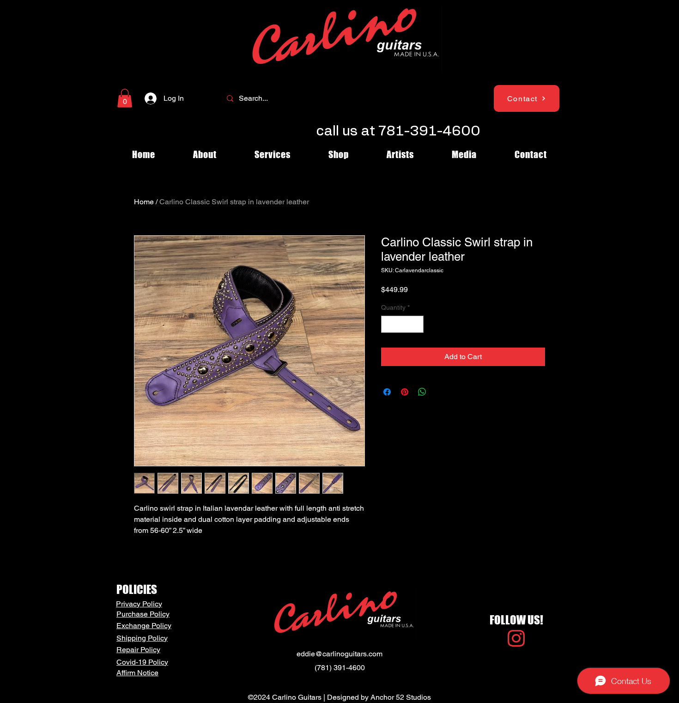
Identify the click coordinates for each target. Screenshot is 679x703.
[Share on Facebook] (387, 391)
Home (144, 201)
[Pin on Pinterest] (404, 391)
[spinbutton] (402, 324)
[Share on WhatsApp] (422, 391)
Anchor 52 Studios (400, 697)
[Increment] (416, 324)
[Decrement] (388, 324)
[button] (125, 98)
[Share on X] (439, 391)
